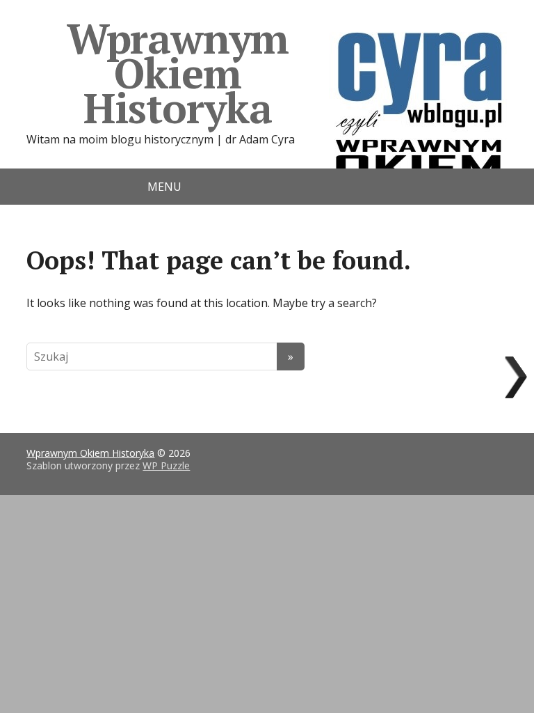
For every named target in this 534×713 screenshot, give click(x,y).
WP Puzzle (166, 465)
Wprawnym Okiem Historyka (178, 73)
